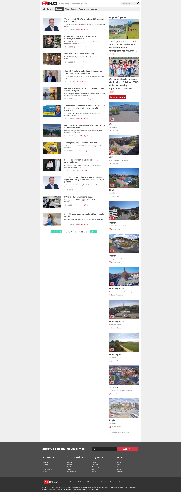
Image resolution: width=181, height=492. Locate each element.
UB (85, 62)
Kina (118, 467)
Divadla (119, 464)
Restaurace (46, 462)
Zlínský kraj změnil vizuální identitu (80, 142)
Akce (67, 9)
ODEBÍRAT (127, 449)
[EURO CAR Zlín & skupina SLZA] (52, 202)
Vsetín (112, 222)
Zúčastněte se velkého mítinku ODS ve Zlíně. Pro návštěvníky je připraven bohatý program (84, 107)
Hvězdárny (120, 471)
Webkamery (84, 9)
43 (78, 232)
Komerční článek (80, 29)
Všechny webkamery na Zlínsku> (120, 432)
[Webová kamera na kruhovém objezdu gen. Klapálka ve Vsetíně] (124, 243)
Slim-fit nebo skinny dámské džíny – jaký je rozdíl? (84, 215)
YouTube (113, 482)
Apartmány (95, 467)
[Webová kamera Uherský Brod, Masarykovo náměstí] (124, 276)
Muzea (119, 462)
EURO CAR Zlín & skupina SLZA (78, 197)
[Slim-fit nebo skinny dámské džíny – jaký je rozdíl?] (52, 219)
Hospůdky (45, 464)
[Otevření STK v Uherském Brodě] (52, 59)
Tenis (69, 469)
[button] (138, 3)
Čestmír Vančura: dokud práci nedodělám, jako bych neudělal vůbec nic (84, 72)
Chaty (94, 469)
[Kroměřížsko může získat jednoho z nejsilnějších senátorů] (52, 41)
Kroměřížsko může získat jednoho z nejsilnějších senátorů (80, 37)
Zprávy (50, 9)
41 (72, 232)
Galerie (119, 469)
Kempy (94, 471)
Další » (93, 232)
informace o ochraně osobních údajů (76, 489)
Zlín (111, 124)
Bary (44, 467)
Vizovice (113, 387)
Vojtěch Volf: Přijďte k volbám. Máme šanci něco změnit (84, 20)
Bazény (69, 462)
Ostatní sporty (71, 471)
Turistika (88, 135)
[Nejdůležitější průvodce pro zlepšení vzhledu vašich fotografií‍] (52, 93)
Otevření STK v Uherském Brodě (79, 54)
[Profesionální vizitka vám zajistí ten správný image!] (52, 165)
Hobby (77, 98)
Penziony (95, 464)
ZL (86, 29)
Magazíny (65, 4)
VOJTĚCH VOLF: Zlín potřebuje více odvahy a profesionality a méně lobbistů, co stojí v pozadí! (84, 179)
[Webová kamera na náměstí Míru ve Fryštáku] (124, 408)
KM (86, 47)
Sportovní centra (72, 467)
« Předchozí (56, 232)
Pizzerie (45, 471)
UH (89, 62)
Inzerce (94, 9)
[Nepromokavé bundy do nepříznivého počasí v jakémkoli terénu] (52, 130)
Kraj (92, 98)
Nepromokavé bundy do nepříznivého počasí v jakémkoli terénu (84, 126)
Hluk (111, 189)
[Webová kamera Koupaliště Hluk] (124, 177)
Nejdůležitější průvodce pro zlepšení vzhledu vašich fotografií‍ (84, 89)
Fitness (69, 464)
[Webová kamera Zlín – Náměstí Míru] (124, 112)
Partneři (96, 482)
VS (110, 229)
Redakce (87, 482)
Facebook (104, 482)
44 (82, 232)
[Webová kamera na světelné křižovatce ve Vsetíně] (124, 210)
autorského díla (93, 489)
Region (73, 9)
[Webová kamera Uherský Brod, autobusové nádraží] (124, 309)
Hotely (94, 462)
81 (87, 232)
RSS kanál (122, 482)
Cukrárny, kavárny (48, 469)
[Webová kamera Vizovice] (124, 375)
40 (69, 232)
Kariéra (80, 482)
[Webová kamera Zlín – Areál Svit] (124, 145)
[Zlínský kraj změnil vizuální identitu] (52, 148)
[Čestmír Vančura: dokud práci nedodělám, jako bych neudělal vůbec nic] (52, 76)
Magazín (58, 9)
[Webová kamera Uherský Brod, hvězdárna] (124, 342)
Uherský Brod (116, 288)
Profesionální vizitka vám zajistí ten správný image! (81, 161)
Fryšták (113, 420)
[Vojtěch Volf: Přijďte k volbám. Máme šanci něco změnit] (52, 24)
